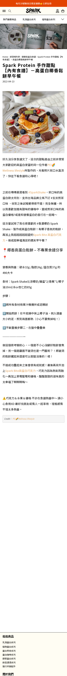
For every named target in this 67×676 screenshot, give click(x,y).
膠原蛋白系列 (9, 658)
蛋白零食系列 (9, 650)
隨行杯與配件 (9, 666)
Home (5, 56)
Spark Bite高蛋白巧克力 (20, 371)
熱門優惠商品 (9, 19)
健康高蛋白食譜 (29, 56)
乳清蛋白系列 (29, 19)
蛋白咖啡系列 (9, 654)
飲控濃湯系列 (9, 662)
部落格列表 (15, 56)
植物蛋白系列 (48, 19)
